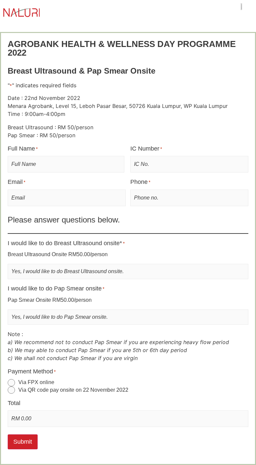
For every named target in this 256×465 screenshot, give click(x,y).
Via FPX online (36, 382)
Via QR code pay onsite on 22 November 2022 (73, 390)
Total (14, 403)
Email (16, 182)
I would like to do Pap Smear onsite (56, 288)
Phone (140, 182)
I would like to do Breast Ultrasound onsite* (66, 243)
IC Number (146, 148)
